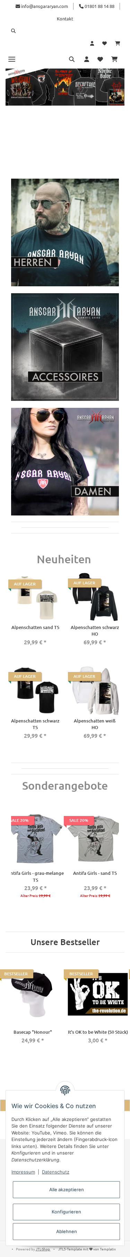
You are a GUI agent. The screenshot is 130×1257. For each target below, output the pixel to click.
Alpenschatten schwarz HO (95, 630)
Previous (13, 860)
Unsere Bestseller (65, 942)
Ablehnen (66, 1231)
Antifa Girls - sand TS (95, 873)
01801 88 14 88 (99, 6)
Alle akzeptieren (66, 1189)
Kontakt (65, 18)
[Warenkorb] (117, 43)
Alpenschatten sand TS (35, 627)
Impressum (23, 1172)
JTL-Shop (43, 1248)
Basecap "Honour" (33, 1032)
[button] (65, 31)
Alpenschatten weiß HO (94, 724)
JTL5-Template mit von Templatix (87, 1248)
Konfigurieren (66, 1211)
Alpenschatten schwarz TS (35, 724)
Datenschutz (55, 1172)
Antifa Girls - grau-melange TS (35, 876)
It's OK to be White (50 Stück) (98, 1032)
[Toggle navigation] (11, 59)
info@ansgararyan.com (44, 6)
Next (117, 860)
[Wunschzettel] (104, 43)
